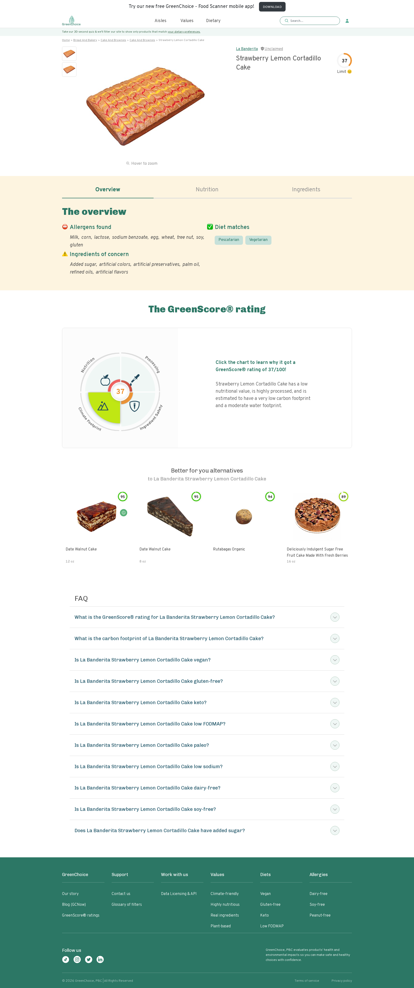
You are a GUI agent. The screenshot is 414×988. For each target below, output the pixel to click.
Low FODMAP (272, 926)
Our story (70, 894)
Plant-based (221, 926)
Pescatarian (228, 240)
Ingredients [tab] (306, 189)
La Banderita (247, 49)
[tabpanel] (207, 239)
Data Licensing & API (179, 894)
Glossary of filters (127, 904)
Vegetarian (258, 240)
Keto (264, 915)
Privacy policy (342, 981)
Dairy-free (319, 894)
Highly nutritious (225, 904)
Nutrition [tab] (207, 189)
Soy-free (317, 904)
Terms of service (306, 981)
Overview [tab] (107, 189)
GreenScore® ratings (80, 915)
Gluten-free (270, 904)
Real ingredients (225, 915)
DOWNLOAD (272, 7)
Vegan (265, 894)
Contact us (121, 894)
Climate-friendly (225, 894)
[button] (310, 21)
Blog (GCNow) (74, 904)
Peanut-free (320, 915)
